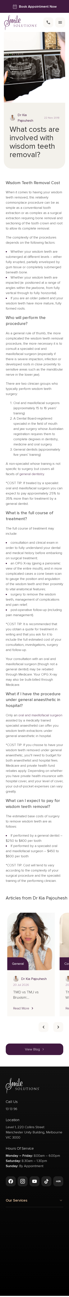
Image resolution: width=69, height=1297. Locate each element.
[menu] (60, 22)
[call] (48, 22)
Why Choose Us (19, 1219)
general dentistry (31, 474)
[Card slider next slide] (58, 1027)
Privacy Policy (24, 1291)
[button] (22, 1008)
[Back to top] (11, 1276)
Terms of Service (48, 1291)
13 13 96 (11, 1109)
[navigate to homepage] (20, 22)
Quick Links (15, 1232)
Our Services (16, 1200)
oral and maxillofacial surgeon (40, 715)
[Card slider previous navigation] (43, 1027)
